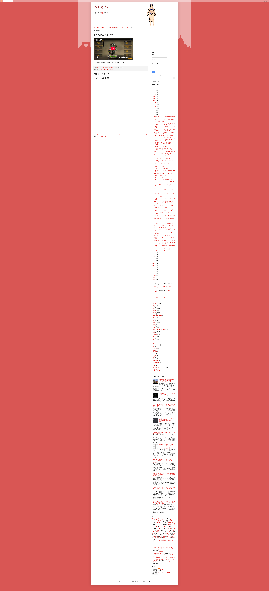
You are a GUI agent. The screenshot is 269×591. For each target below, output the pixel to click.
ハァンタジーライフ (104, 27)
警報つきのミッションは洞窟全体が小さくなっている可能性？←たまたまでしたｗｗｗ (164, 152)
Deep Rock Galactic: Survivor (159, 329)
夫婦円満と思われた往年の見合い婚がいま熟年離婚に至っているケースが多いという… (164, 130)
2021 (154, 100)
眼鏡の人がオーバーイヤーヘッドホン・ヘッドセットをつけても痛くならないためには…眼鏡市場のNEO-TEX (164, 203)
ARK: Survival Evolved (158, 370)
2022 (154, 98)
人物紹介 (155, 331)
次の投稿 (96, 134)
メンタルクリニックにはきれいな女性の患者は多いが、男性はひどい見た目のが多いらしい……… (164, 488)
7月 (155, 112)
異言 (154, 320)
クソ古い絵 (118, 27)
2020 (154, 263)
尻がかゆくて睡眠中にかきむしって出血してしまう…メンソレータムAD (164, 206)
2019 (154, 265)
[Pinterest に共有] (123, 67)
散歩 (154, 357)
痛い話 (154, 305)
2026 (154, 90)
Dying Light (155, 360)
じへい (154, 358)
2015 (154, 273)
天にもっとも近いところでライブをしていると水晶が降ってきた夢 (164, 243)
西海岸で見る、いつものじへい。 (162, 166)
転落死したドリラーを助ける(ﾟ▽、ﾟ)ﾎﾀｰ (163, 168)
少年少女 (155, 322)
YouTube (108, 69)
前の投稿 (145, 134)
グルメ (154, 314)
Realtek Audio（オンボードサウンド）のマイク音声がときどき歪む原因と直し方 (164, 149)
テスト (154, 355)
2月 (155, 258)
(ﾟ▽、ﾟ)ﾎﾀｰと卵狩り (158, 196)
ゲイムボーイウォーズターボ (160, 369)
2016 (154, 271)
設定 (154, 350)
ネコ (154, 338)
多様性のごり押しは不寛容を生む (162, 146)
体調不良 (155, 351)
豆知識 (154, 326)
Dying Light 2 (156, 345)
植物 (154, 332)
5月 (155, 252)
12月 (155, 102)
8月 (155, 110)
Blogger (153, 581)
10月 (155, 106)
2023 (154, 96)
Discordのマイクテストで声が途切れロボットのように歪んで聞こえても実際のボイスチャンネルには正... (164, 160)
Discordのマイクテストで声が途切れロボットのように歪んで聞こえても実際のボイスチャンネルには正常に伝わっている (167, 420)
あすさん (162, 569)
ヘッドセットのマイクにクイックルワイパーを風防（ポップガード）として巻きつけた (164, 222)
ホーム (120, 134)
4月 (155, 254)
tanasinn (155, 341)
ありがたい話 (156, 303)
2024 (154, 94)
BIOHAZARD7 (156, 362)
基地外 (111, 69)
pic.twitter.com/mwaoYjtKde (160, 287)
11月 (155, 104)
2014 (154, 275)
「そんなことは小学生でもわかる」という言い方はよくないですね (164, 139)
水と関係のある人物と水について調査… (162, 562)
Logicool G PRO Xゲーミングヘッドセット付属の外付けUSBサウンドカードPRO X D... (164, 185)
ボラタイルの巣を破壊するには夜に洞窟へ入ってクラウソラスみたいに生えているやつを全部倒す (166, 380)
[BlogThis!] (119, 67)
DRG (109, 13)
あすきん (101, 7)
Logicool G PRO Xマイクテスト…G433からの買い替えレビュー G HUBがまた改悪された (164, 209)
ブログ (154, 336)
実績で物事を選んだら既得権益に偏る (163, 179)
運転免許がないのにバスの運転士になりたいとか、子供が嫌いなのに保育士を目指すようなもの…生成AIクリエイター (164, 502)
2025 (154, 92)
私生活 (154, 327)
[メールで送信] (118, 67)
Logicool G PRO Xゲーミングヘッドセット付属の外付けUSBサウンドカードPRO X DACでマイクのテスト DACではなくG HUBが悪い (167, 446)
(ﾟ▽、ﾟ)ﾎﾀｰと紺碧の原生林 (160, 188)
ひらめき (155, 312)
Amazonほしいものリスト (159, 297)
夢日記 (154, 339)
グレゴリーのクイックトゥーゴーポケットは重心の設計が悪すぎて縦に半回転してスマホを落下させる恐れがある (164, 406)
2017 (154, 269)
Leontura (141, 581)
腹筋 (102, 13)
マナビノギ (96, 27)
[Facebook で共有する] (122, 67)
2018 (154, 267)
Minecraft (155, 348)
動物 (154, 353)
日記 (154, 324)
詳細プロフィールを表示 (164, 572)
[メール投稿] (116, 67)
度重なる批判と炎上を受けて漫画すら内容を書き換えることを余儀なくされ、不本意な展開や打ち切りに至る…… (164, 475)
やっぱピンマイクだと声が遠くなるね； (163, 235)
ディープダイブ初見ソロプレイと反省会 (163, 225)
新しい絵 (124, 27)
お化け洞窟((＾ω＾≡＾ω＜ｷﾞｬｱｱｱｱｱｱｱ (163, 173)
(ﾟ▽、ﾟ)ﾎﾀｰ (129, 27)
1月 (155, 260)
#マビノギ (168, 286)
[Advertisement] (120, 121)
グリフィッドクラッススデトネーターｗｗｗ (164, 157)
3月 (155, 256)
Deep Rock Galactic (102, 69)
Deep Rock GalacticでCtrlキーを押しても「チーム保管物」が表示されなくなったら (164, 123)
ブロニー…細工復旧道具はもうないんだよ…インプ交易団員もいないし (164, 552)
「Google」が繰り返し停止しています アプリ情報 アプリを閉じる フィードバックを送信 (164, 143)
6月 (155, 114)
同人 (154, 365)
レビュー (155, 334)
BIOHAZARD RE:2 (157, 363)
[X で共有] (121, 67)
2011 (154, 279)
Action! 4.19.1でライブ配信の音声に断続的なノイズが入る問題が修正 (164, 120)
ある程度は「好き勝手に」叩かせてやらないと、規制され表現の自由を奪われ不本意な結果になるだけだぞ (164, 461)
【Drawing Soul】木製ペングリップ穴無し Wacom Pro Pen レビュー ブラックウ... (164, 136)
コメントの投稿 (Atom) (101, 136)
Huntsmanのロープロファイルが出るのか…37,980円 (167, 394)
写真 (154, 307)
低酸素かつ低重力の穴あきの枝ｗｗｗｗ (163, 155)
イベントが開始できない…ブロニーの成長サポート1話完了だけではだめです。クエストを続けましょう (164, 559)
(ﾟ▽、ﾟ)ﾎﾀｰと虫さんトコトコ (160, 227)
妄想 (154, 343)
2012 (154, 277)
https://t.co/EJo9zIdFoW (160, 286)
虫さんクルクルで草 (159, 177)
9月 (155, 108)
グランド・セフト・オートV (159, 367)
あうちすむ (112, 27)
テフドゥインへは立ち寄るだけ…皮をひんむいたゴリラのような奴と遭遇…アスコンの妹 (164, 548)
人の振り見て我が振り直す (160, 175)
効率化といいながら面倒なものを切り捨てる (164, 240)
